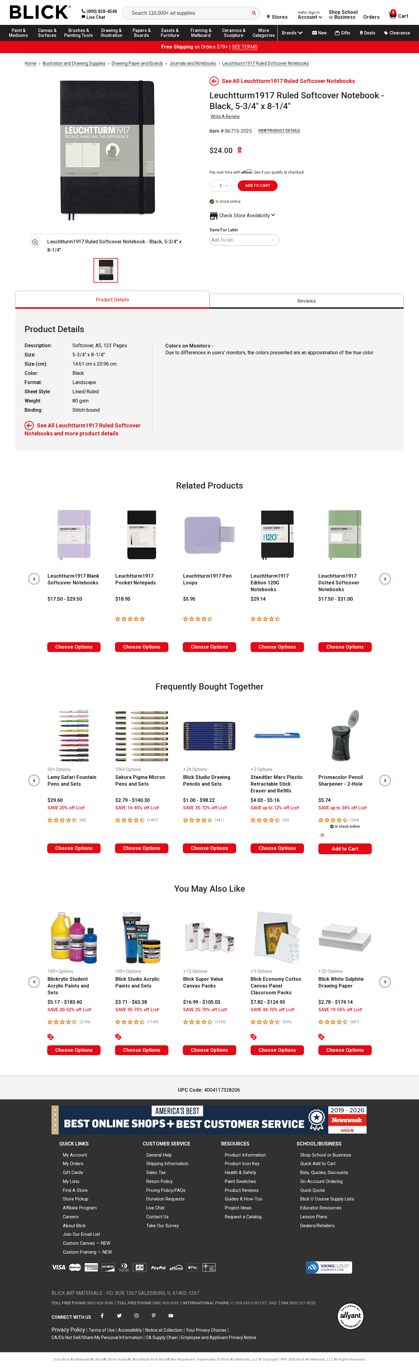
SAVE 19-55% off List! (340, 1009)
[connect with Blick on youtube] (171, 1319)
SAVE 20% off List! (66, 808)
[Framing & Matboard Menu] (200, 40)
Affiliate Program (80, 1208)
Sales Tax (156, 1172)
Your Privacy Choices (206, 1330)
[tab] (112, 300)
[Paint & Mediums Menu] (21, 40)
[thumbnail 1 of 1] (106, 270)
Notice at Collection (164, 1330)
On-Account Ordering (321, 1181)
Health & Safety (240, 1172)
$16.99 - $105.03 (201, 1002)
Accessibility (130, 1330)
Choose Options (74, 647)
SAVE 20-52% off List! (69, 1009)
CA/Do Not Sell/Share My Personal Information (97, 1337)
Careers (71, 1217)
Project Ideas (238, 1208)
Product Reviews (242, 1190)
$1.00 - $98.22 (199, 800)
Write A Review (225, 116)
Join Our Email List (81, 1234)
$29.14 (258, 599)
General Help (159, 1155)
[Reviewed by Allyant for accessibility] (350, 1316)
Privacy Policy (68, 1329)
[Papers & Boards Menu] (144, 40)
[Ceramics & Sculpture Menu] (233, 40)
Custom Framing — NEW (87, 1252)
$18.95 (122, 599)
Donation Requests (165, 1199)
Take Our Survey (162, 1225)
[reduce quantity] (215, 186)
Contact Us (157, 1217)
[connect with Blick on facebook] (102, 1319)
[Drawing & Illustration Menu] (111, 40)
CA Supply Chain (162, 1337)
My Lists (71, 1181)
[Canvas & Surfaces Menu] (48, 40)
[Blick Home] (40, 12)
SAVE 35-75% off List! (137, 1009)
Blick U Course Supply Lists (327, 1199)
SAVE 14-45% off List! (137, 808)
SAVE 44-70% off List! (272, 1009)
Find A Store (75, 1190)
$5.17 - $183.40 (65, 1002)
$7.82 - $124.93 (268, 1002)
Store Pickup (75, 1199)
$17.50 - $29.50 (65, 599)
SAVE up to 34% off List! (342, 808)
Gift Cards (73, 1172)
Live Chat (155, 1208)
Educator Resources (320, 1208)
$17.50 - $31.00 (335, 599)
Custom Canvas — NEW (86, 1243)
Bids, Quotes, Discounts (324, 1172)
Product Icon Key (242, 1163)
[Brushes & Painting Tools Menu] (78, 40)
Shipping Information (167, 1163)
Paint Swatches (240, 1181)
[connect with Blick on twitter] (119, 1319)
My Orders (73, 1163)
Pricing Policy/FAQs (166, 1190)
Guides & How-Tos (243, 1199)
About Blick (74, 1225)
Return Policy (159, 1181)
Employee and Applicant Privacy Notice (218, 1337)
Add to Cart (345, 849)
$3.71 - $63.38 (131, 1002)
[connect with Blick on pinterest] (154, 1319)
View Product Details (279, 130)
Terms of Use (102, 1330)
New (322, 32)
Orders (371, 17)
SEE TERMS (245, 47)
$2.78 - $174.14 (335, 1002)
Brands (289, 32)
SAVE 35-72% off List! (205, 808)
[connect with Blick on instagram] (136, 1319)
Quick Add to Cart (318, 1163)
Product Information (245, 1155)
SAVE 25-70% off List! (205, 1009)
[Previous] (34, 579)
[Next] (385, 579)
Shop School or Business (325, 1155)
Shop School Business (343, 15)
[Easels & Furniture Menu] (171, 40)
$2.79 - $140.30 (132, 800)
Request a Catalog (243, 1217)
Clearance (400, 32)
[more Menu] (263, 40)
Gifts (345, 32)
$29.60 (55, 800)
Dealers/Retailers (317, 1225)
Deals (369, 32)
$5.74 (324, 800)
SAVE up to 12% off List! (275, 808)
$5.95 (189, 599)
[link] (93, 17)
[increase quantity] (227, 186)
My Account (75, 1155)
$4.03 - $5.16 (265, 800)
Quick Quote (312, 1190)
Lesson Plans (313, 1217)
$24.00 (221, 150)
